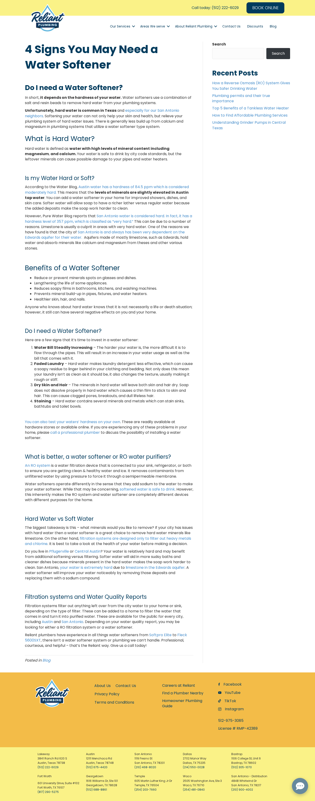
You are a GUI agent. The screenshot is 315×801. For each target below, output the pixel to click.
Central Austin (88, 551)
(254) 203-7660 (145, 790)
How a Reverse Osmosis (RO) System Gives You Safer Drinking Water (251, 85)
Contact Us (231, 26)
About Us (102, 685)
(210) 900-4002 (242, 790)
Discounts (255, 26)
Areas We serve (152, 26)
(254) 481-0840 (194, 790)
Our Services (120, 26)
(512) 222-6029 (48, 767)
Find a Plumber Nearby (182, 693)
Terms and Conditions (114, 702)
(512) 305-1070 (241, 767)
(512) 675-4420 (96, 767)
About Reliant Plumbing (193, 26)
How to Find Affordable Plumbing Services (250, 115)
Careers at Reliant (178, 685)
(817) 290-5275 (48, 792)
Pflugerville (59, 551)
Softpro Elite (160, 635)
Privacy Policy (107, 694)
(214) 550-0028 (194, 767)
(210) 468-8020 (145, 767)
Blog (273, 26)
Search (219, 44)
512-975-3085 (231, 720)
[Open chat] (300, 786)
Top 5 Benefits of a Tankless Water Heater (250, 108)
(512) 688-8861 (96, 790)
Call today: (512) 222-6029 (215, 7)
